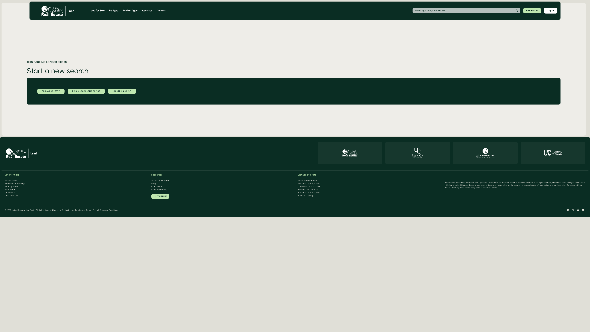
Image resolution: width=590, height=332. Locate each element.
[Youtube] (578, 210)
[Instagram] (573, 210)
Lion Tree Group (78, 210)
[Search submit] (516, 10)
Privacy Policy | (92, 210)
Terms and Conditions (109, 210)
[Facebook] (568, 210)
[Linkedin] (583, 210)
